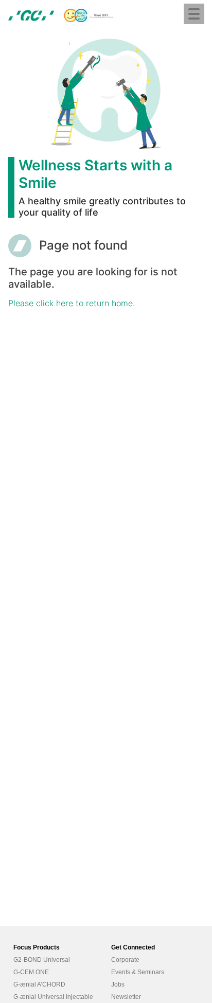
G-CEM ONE (31, 972)
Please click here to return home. (71, 303)
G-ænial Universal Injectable (53, 996)
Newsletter (126, 996)
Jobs (118, 984)
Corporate (125, 959)
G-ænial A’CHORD (39, 984)
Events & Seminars (137, 972)
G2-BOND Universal (41, 959)
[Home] (60, 15)
